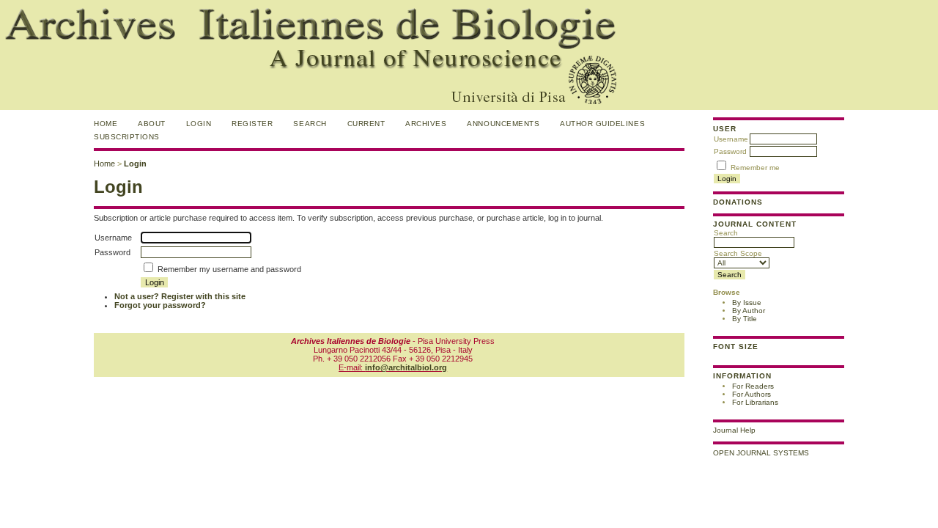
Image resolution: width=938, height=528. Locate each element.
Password (730, 151)
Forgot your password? (160, 305)
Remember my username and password (229, 269)
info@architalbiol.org (406, 367)
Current (366, 124)
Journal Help (734, 430)
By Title (744, 319)
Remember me (755, 168)
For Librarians (755, 402)
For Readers (753, 386)
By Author (748, 311)
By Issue (746, 302)
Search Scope (738, 253)
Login (199, 124)
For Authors (751, 394)
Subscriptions (127, 137)
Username (731, 139)
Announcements (503, 124)
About (152, 124)
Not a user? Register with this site (179, 296)
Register (252, 124)
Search (726, 233)
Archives (425, 124)
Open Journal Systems (761, 453)
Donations (738, 202)
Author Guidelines (602, 124)
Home (105, 124)
